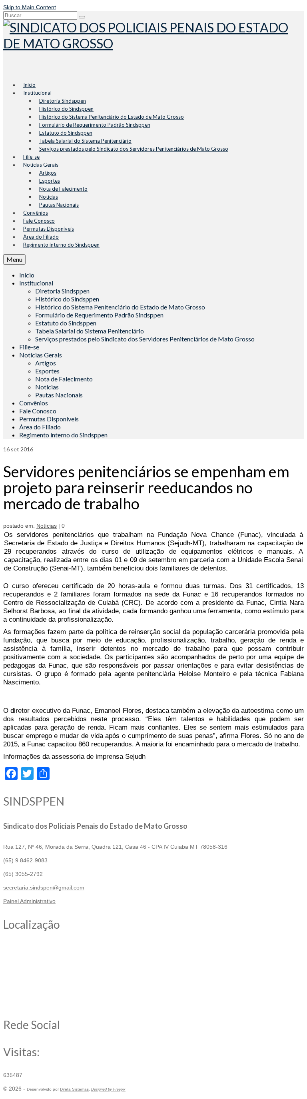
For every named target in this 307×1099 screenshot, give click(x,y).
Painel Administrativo (29, 901)
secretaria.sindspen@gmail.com (43, 887)
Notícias (46, 526)
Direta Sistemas (74, 1089)
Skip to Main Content (29, 7)
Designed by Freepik (108, 1089)
